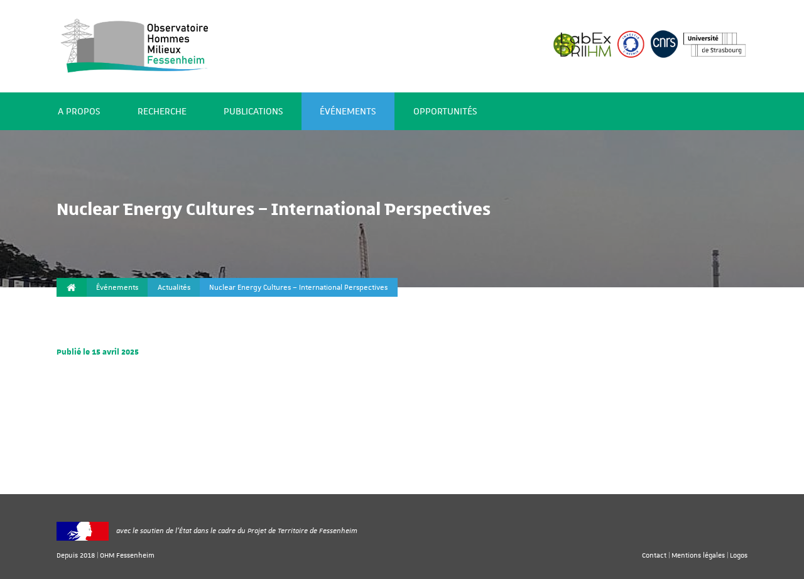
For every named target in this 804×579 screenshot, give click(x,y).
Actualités (174, 287)
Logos (738, 555)
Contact (654, 555)
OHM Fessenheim (127, 555)
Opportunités (445, 112)
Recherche (162, 112)
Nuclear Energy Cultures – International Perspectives (298, 287)
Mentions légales (698, 555)
